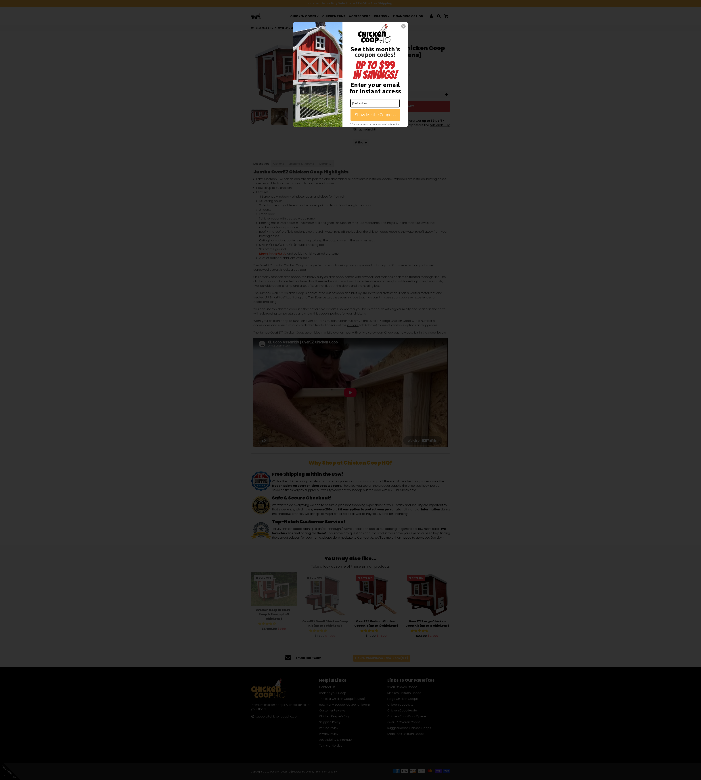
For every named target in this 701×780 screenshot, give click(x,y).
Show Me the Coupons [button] (375, 115)
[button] (403, 26)
